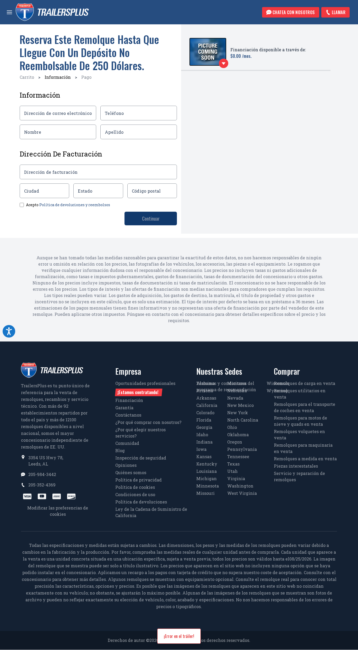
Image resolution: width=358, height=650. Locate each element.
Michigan (206, 478)
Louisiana (206, 471)
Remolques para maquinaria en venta (303, 448)
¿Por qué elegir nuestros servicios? (140, 433)
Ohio (232, 427)
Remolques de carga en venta (304, 383)
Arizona (204, 390)
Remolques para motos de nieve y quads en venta (300, 421)
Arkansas (206, 398)
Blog (120, 450)
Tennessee (238, 456)
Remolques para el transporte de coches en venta (304, 407)
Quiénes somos (130, 472)
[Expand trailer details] (223, 63)
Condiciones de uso (135, 494)
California (206, 405)
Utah (232, 471)
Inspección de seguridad (140, 458)
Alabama (205, 383)
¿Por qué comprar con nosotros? (148, 422)
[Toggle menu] (9, 12)
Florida (203, 420)
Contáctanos (128, 415)
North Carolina (242, 420)
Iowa (201, 449)
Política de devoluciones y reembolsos (74, 204)
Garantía (124, 407)
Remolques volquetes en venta (299, 434)
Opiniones (126, 465)
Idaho (202, 434)
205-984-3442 (42, 474)
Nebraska (237, 390)
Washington (240, 486)
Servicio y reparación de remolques (299, 476)
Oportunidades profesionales (145, 387)
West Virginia (242, 493)
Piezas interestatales (296, 466)
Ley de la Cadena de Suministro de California (151, 512)
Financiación (129, 400)
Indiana (204, 442)
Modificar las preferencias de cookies (57, 511)
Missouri (205, 493)
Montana (236, 383)
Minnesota (207, 486)
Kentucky (206, 464)
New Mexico (240, 405)
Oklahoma (238, 434)
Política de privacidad (138, 480)
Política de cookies (135, 487)
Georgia (204, 427)
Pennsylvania (242, 449)
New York (237, 412)
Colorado (205, 412)
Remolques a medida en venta (305, 458)
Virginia (236, 478)
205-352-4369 (42, 485)
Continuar (151, 218)
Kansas (203, 456)
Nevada (235, 398)
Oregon (234, 442)
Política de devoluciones (141, 502)
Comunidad (127, 443)
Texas (233, 464)
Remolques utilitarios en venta (300, 394)
